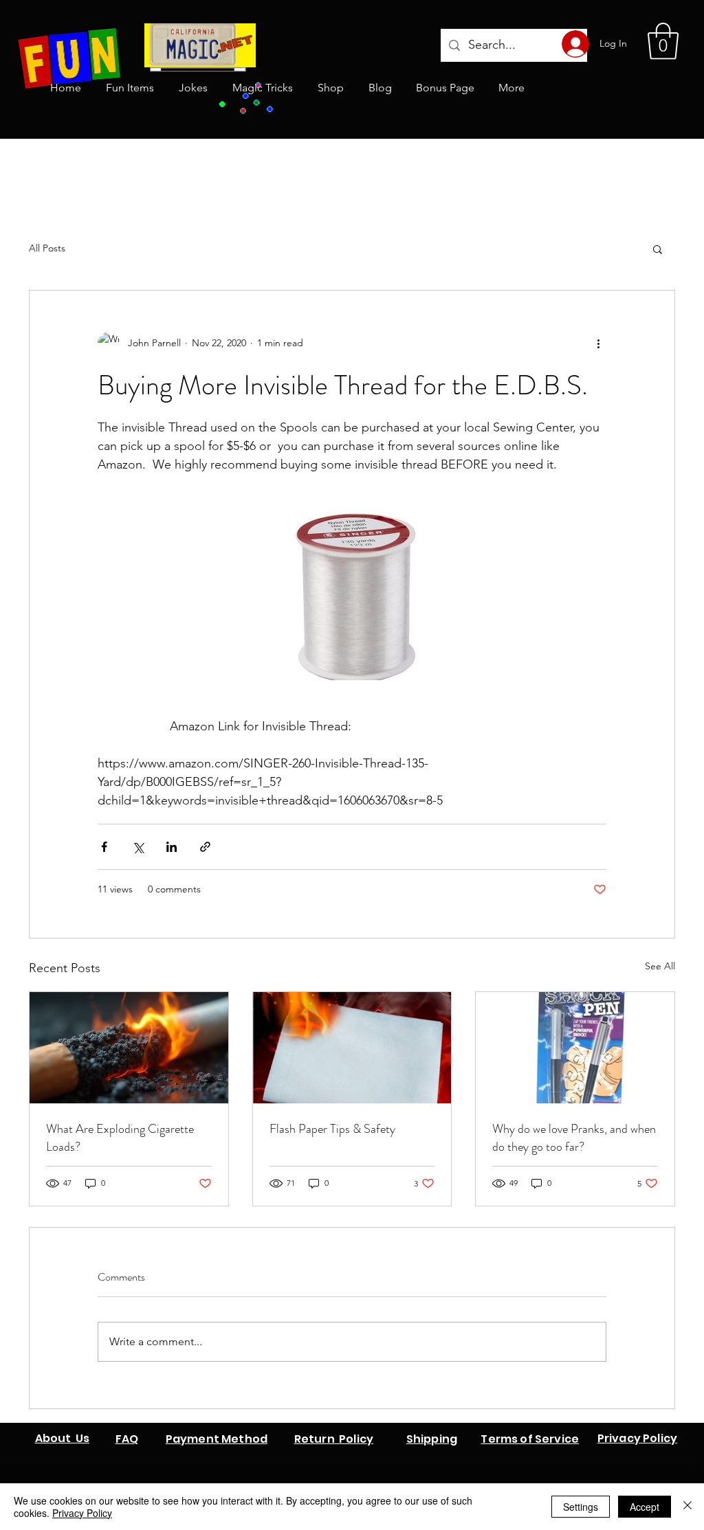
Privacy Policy (82, 1513)
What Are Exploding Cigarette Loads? (120, 1138)
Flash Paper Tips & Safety (332, 1129)
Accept (644, 1507)
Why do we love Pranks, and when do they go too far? (574, 1138)
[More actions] (598, 343)
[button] (663, 41)
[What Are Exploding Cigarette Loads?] (129, 1047)
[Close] (687, 1506)
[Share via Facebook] (104, 846)
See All (660, 966)
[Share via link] (205, 846)
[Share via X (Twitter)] (137, 846)
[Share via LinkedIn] (171, 846)
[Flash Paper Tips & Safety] (352, 1047)
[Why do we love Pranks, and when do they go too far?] (575, 1047)
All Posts (47, 248)
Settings (580, 1507)
